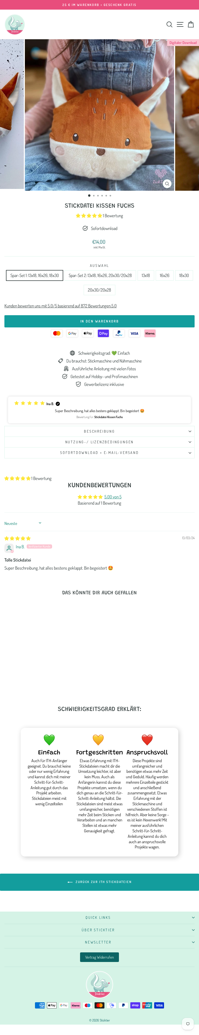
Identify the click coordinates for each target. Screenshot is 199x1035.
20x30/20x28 (99, 290)
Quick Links (98, 917)
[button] (89, 215)
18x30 (184, 275)
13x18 (146, 275)
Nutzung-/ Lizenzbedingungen (99, 442)
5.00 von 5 (113, 496)
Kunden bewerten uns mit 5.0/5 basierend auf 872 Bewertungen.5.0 (60, 305)
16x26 (164, 275)
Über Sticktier (98, 930)
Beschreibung (99, 431)
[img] (17, 538)
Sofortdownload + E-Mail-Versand (99, 452)
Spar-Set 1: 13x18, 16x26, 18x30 (34, 275)
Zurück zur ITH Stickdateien (103, 882)
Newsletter (98, 942)
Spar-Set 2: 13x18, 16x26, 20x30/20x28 (100, 275)
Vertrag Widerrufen (99, 957)
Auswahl (99, 265)
